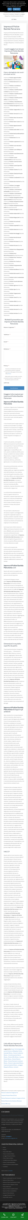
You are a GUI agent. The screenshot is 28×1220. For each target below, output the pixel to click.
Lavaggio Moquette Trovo (9, 1195)
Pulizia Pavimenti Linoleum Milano (10, 1164)
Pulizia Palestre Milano (8, 1158)
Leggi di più (16, 9)
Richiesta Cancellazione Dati (18, 1204)
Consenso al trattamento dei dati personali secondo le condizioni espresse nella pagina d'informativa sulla (13, 371)
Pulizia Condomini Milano (8, 1154)
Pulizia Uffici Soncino (7, 1197)
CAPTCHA (6, 383)
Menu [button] (14, 19)
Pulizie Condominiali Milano (15, 1063)
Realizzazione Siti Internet (8, 1207)
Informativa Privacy (6, 1204)
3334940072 (8, 1136)
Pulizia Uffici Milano (13, 1057)
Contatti (16, 1067)
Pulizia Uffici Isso (5, 1103)
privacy (9, 373)
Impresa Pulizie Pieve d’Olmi (9, 1095)
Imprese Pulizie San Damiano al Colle (11, 1182)
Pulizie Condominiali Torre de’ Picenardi (12, 1178)
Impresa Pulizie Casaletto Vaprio (10, 1188)
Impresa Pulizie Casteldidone (9, 1191)
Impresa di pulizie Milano (10, 1065)
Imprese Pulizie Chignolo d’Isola (10, 1184)
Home (4, 1147)
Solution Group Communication (15, 1208)
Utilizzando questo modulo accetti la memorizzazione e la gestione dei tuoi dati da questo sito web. (13, 378)
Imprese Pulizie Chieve (8, 1180)
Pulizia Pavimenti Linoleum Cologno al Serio (13, 1098)
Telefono (7, 334)
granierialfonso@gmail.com (11, 1138)
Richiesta (7, 349)
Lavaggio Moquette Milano (9, 1156)
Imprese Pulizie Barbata (8, 1193)
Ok (9, 9)
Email (6, 342)
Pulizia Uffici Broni (7, 1186)
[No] (26, 6)
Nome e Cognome (9, 327)
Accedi (17, 1206)
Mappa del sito (12, 1206)
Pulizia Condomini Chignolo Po (9, 1092)
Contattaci (5, 1166)
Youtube (11, 1170)
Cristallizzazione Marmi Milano (10, 1160)
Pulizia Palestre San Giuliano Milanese (11, 1101)
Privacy (6, 365)
